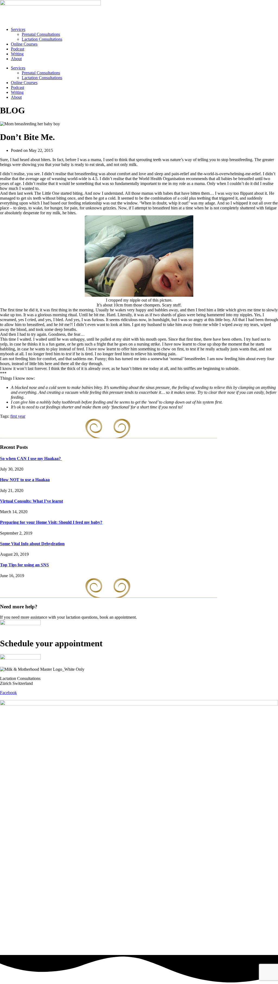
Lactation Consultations (42, 39)
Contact (6, 697)
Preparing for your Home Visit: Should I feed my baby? (51, 522)
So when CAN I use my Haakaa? (31, 458)
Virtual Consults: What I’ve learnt (31, 501)
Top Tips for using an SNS (24, 565)
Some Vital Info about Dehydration (32, 543)
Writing (17, 54)
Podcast (17, 49)
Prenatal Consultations (41, 34)
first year (17, 416)
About (16, 58)
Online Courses (24, 44)
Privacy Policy (32, 697)
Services (18, 29)
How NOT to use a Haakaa (25, 479)
